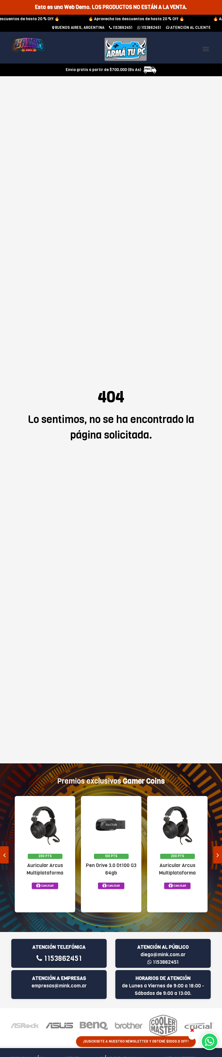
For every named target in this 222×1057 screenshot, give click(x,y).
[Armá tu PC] (126, 49)
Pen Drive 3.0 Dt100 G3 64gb (111, 869)
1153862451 (122, 27)
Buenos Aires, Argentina (79, 27)
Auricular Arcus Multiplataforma (45, 869)
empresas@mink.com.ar (59, 986)
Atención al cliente (190, 27)
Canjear (47, 886)
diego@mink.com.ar (163, 954)
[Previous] (4, 855)
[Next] (217, 855)
